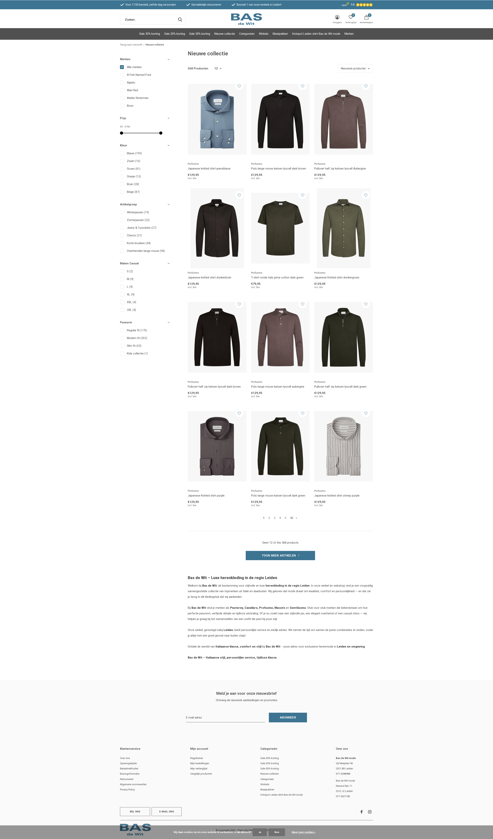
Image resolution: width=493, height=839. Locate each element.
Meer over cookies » (303, 832)
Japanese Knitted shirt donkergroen (336, 277)
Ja (259, 832)
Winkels (263, 33)
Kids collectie (137, 353)
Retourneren (126, 779)
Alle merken (134, 67)
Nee (276, 832)
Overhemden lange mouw (146, 251)
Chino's (134, 235)
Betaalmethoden (129, 768)
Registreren (196, 758)
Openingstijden (128, 763)
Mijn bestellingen (199, 763)
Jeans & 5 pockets (141, 227)
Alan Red (132, 90)
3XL (131, 310)
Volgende (296, 518)
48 (291, 518)
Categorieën (247, 33)
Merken (349, 33)
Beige (133, 192)
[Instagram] (369, 812)
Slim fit (134, 345)
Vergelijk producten (201, 773)
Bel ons (135, 811)
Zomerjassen (138, 220)
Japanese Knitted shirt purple (206, 495)
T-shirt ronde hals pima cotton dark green (277, 277)
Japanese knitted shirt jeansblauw (209, 168)
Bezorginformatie (129, 773)
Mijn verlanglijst (198, 768)
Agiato (131, 82)
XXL (131, 302)
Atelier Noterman (137, 98)
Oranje (134, 176)
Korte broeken (139, 243)
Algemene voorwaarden (133, 784)
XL (130, 294)
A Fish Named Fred (139, 75)
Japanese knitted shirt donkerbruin (209, 277)
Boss (130, 105)
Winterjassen (138, 212)
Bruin (133, 184)
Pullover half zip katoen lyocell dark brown (214, 386)
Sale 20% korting (174, 33)
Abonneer (288, 717)
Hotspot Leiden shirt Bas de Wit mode (316, 33)
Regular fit (137, 330)
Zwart (133, 161)
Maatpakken (280, 33)
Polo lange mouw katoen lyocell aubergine (277, 386)
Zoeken (180, 19)
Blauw (134, 153)
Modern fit (137, 338)
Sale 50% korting (199, 33)
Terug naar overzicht (131, 44)
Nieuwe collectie (224, 33)
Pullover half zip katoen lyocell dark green (340, 386)
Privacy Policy (127, 789)
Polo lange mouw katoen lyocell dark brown (278, 168)
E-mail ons (166, 811)
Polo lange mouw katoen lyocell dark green (278, 495)
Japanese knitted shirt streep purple (337, 495)
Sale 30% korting (149, 33)
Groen (133, 168)
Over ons (125, 758)
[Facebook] (362, 812)
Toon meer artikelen (279, 555)
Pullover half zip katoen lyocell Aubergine (340, 168)
